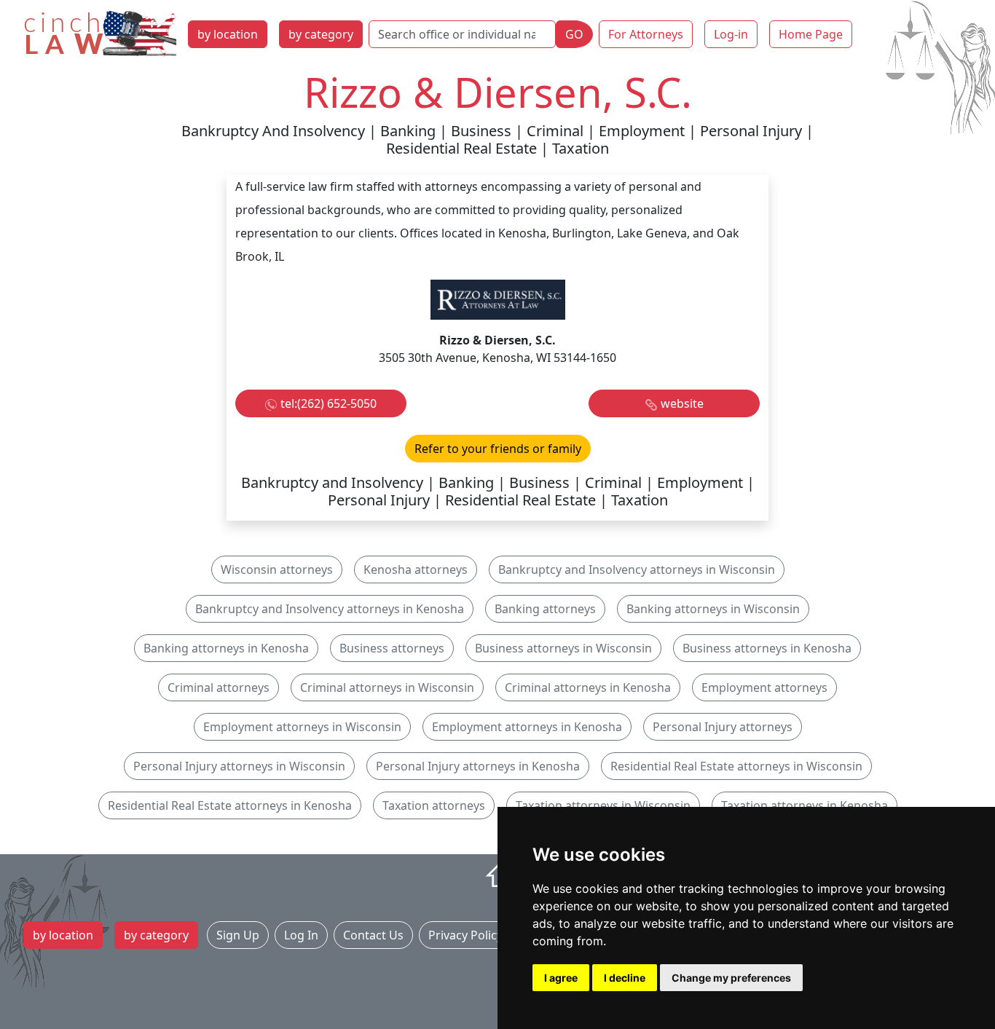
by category (320, 34)
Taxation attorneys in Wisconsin (603, 805)
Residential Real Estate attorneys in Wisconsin (736, 766)
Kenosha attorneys (415, 569)
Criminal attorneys (219, 687)
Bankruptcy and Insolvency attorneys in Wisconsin (636, 569)
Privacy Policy (465, 935)
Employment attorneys (764, 687)
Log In (301, 935)
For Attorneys (645, 34)
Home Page (811, 34)
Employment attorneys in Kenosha (527, 727)
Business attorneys (391, 648)
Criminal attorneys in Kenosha (588, 687)
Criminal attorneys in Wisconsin (387, 687)
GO (574, 34)
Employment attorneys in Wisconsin (302, 727)
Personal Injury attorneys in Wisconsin (239, 766)
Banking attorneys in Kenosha (226, 648)
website (682, 403)
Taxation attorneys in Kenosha (804, 805)
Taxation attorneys (433, 805)
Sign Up (237, 935)
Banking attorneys (545, 609)
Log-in (731, 34)
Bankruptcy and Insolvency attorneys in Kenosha (329, 609)
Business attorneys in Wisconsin (563, 648)
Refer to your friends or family (497, 449)
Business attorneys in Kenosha (767, 648)
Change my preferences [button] (731, 977)
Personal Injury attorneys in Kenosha (478, 766)
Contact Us (373, 935)
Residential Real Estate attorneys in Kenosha (230, 805)
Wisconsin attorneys (277, 569)
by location (227, 34)
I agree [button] (561, 977)
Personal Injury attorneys (723, 727)
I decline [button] (624, 977)
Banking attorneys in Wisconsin (713, 609)
